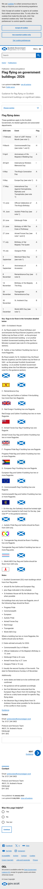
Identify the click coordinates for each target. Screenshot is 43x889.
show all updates (27, 798)
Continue (7, 829)
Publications (12, 63)
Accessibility (6, 856)
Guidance (5, 710)
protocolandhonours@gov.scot (19, 719)
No (7, 817)
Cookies (32, 856)
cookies (11, 4)
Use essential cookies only (21, 35)
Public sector (10, 87)
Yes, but (9, 822)
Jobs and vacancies (23, 860)
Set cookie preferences (21, 40)
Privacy (35, 860)
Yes (7, 812)
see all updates (26, 84)
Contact (24, 856)
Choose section (9, 108)
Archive (15, 856)
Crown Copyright (7, 860)
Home (4, 63)
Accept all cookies (21, 28)
